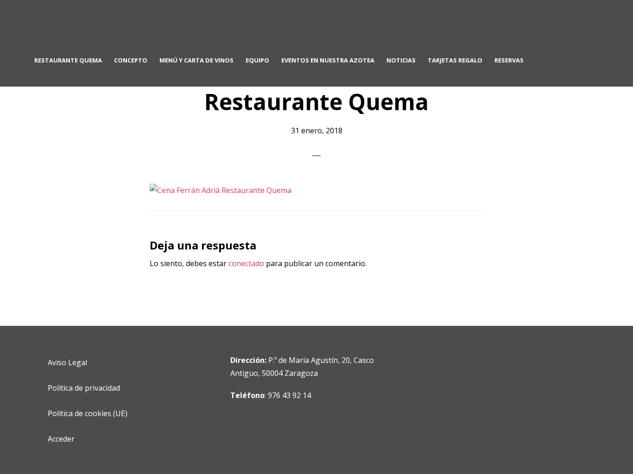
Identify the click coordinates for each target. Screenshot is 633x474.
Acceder (61, 439)
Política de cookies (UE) (87, 413)
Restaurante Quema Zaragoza (106, 26)
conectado (246, 263)
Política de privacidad (84, 388)
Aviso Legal (67, 362)
